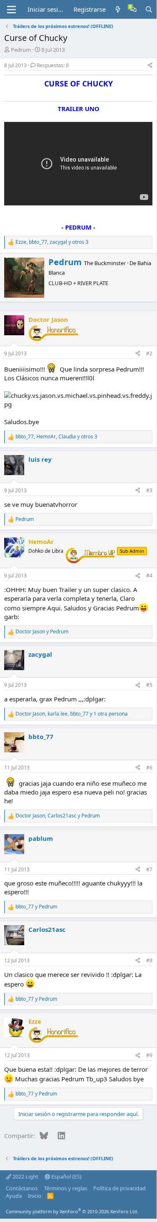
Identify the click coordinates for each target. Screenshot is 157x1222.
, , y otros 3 (52, 242)
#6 (149, 767)
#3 (149, 490)
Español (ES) (65, 1176)
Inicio (34, 1195)
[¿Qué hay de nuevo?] (118, 9)
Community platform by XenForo (72, 1211)
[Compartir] (149, 66)
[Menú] (11, 9)
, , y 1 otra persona (71, 714)
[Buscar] (149, 9)
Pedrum (21, 49)
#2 (149, 353)
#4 (149, 575)
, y (57, 815)
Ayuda (14, 1195)
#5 (149, 684)
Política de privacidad (119, 1188)
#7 (149, 869)
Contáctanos (22, 1188)
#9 (149, 1055)
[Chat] (133, 9)
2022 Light (24, 1176)
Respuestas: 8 (53, 65)
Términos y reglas (65, 1188)
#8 (149, 960)
